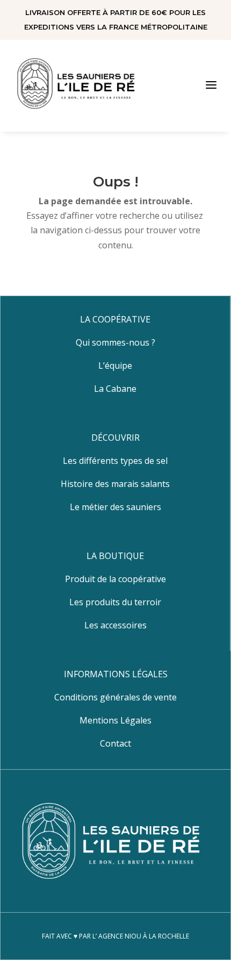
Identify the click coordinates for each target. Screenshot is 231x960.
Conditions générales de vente (115, 697)
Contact (115, 743)
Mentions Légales (115, 720)
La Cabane (115, 389)
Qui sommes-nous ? (115, 342)
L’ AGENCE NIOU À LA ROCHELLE (140, 936)
